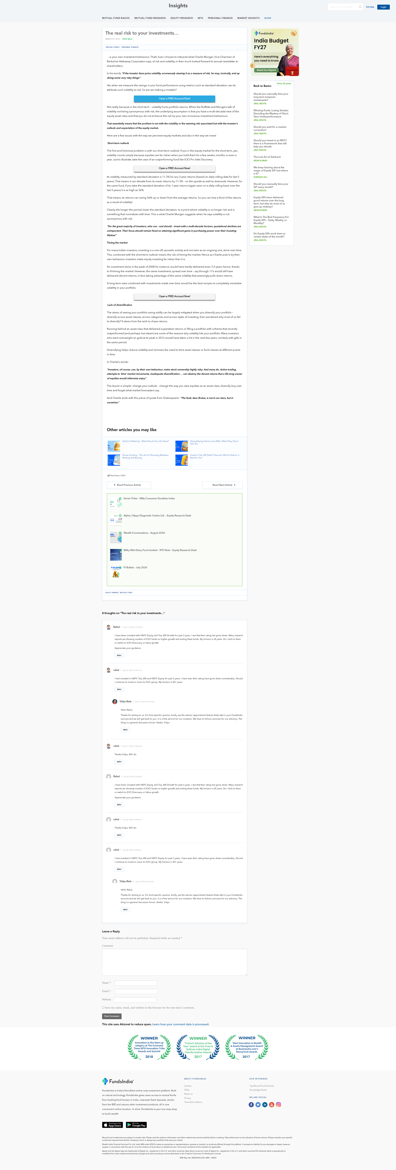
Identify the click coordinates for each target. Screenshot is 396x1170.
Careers (188, 1086)
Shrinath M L (261, 177)
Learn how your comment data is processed (180, 1024)
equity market (112, 592)
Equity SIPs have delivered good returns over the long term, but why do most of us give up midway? (269, 202)
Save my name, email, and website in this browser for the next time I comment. (150, 1007)
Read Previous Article (129, 485)
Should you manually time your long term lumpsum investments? (271, 97)
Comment (107, 945)
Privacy (187, 1098)
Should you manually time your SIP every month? (271, 186)
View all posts (284, 84)
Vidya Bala (127, 39)
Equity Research (182, 18)
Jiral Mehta (260, 104)
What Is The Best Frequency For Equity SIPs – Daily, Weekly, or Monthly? (271, 220)
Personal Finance (220, 18)
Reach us (188, 1094)
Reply (119, 655)
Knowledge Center (258, 1090)
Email (106, 991)
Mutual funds (112, 47)
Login (383, 7)
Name (106, 982)
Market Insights (248, 18)
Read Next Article (222, 485)
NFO (200, 18)
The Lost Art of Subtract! (267, 157)
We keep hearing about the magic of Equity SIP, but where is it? (271, 170)
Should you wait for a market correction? (270, 128)
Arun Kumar (260, 161)
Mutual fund (126, 592)
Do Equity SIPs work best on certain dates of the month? (269, 235)
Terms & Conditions (193, 1102)
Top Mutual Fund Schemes (262, 1086)
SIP (211, 271)
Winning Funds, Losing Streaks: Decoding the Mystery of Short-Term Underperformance (271, 113)
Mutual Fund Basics (116, 18)
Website (106, 999)
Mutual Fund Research (150, 18)
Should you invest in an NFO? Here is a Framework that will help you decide (270, 143)
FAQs (186, 1090)
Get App (370, 7)
